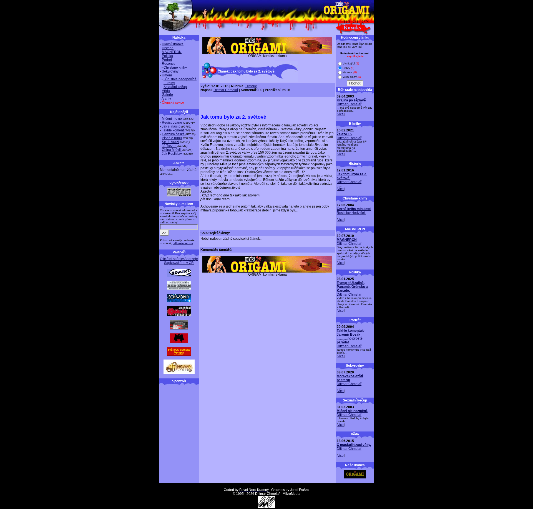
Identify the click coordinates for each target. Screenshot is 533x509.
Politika (167, 56)
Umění (167, 75)
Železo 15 (344, 134)
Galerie (167, 95)
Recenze (168, 64)
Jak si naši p (171, 126)
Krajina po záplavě (351, 100)
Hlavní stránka (172, 44)
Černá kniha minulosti (354, 209)
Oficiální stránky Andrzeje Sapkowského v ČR (179, 261)
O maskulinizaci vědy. (354, 445)
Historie (168, 48)
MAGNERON (172, 52)
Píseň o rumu (172, 138)
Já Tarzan (169, 146)
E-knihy (169, 83)
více (341, 114)
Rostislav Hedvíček (351, 213)
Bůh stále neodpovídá (180, 79)
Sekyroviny (170, 71)
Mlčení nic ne (172, 119)
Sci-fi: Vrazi (170, 142)
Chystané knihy (175, 67)
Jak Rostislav (172, 154)
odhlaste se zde (183, 243)
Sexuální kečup (175, 87)
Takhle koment (173, 130)
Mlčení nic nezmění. (352, 411)
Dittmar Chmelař (225, 90)
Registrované (172, 122)
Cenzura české (173, 134)
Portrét (167, 60)
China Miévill (172, 150)
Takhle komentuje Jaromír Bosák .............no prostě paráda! (350, 336)
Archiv (166, 99)
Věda (166, 91)
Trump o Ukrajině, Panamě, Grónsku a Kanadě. (352, 287)
